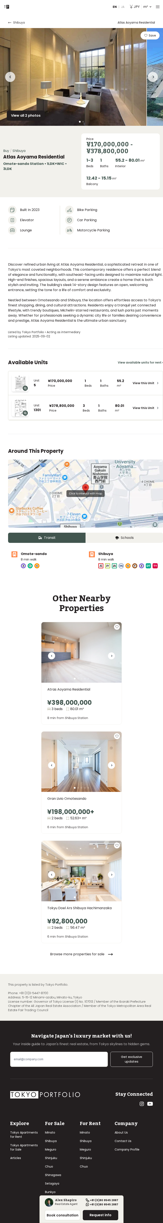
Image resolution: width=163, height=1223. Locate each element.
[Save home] (117, 627)
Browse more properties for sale (77, 954)
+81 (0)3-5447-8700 (33, 993)
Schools (127, 537)
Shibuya (51, 1141)
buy (6, 150)
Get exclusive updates (131, 1059)
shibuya (19, 22)
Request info (100, 1215)
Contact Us (123, 1141)
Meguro (50, 1149)
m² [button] (141, 6)
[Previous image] (51, 657)
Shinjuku (51, 1158)
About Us (121, 1132)
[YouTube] (150, 1104)
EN (115, 7)
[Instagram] (142, 1104)
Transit (50, 537)
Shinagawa (53, 1175)
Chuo (49, 1166)
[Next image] (111, 657)
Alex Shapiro (66, 1200)
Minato (50, 1132)
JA (122, 7)
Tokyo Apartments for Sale (24, 1147)
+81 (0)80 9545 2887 (104, 1200)
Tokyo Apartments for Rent (24, 1134)
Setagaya (52, 1183)
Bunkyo (50, 1192)
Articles (15, 1158)
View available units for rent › (140, 362)
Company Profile (127, 1149)
